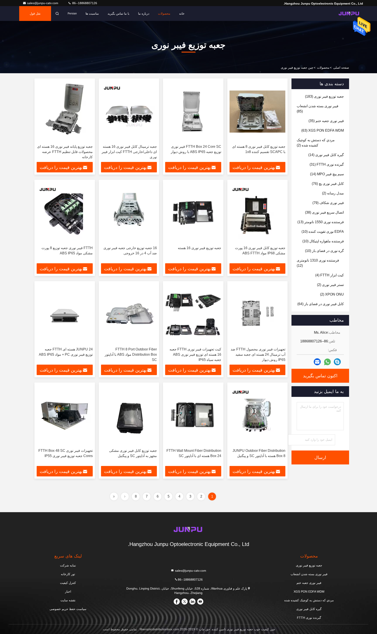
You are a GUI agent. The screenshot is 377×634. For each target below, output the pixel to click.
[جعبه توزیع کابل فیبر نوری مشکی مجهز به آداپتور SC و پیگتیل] (129, 415)
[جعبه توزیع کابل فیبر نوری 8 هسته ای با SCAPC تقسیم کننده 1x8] (258, 111)
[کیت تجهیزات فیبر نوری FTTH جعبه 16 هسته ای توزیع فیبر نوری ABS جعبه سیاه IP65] (193, 314)
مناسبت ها (92, 13)
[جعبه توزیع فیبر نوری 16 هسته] (193, 213)
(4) (329, 275)
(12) (318, 262)
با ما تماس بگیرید (118, 13)
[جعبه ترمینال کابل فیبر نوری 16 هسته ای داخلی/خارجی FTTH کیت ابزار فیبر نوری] (129, 111)
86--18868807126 (84, 3)
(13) (320, 222)
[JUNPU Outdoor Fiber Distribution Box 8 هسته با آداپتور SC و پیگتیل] (258, 415)
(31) (327, 164)
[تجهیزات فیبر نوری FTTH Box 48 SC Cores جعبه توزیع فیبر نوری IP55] (65, 415)
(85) (317, 108)
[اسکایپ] (337, 362)
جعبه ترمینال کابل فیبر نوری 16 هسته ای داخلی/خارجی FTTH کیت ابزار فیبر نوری (129, 152)
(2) (316, 142)
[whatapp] (327, 361)
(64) (320, 304)
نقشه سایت (67, 600)
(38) (324, 212)
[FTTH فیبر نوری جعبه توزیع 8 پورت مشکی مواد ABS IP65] (65, 213)
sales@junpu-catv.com (43, 3)
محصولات (164, 13)
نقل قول (35, 13)
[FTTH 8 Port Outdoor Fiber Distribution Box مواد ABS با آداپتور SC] (129, 314)
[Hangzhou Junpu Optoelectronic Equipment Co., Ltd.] (349, 13)
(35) (326, 121)
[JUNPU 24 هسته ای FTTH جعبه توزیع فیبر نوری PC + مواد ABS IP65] (65, 314)
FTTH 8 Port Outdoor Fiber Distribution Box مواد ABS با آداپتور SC (131, 354)
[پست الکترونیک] (317, 362)
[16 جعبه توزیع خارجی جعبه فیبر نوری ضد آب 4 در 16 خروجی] (129, 213)
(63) (322, 130)
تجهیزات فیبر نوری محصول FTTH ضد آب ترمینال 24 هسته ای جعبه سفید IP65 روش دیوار (258, 354)
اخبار (68, 591)
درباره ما (143, 13)
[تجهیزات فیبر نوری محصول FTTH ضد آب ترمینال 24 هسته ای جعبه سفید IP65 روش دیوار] (258, 314)
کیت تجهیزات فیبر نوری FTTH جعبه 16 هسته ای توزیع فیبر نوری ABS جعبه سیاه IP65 (195, 354)
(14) (326, 155)
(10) (323, 231)
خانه (182, 13)
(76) (328, 183)
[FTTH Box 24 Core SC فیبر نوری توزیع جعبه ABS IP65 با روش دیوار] (193, 111)
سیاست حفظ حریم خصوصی (68, 609)
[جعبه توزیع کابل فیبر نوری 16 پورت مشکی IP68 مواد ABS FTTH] (258, 213)
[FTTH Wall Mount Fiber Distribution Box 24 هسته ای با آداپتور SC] (193, 415)
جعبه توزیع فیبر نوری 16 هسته (199, 248)
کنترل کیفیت (68, 583)
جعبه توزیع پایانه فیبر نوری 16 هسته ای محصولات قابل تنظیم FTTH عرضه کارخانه (65, 152)
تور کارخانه (68, 574)
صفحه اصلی (341, 67)
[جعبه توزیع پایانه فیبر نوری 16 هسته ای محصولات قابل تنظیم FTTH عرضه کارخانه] (65, 111)
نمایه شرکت (68, 565)
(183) (324, 96)
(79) (328, 203)
